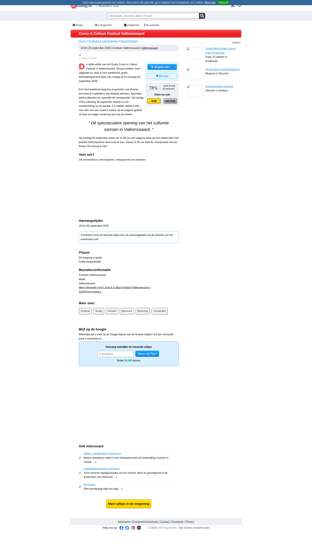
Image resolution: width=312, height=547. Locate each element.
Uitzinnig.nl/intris (167, 527)
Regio (79, 25)
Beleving (143, 311)
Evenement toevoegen (145, 521)
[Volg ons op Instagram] (133, 527)
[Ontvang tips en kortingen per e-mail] (139, 527)
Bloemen (127, 311)
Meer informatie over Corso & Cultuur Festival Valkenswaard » (114, 287)
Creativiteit (159, 311)
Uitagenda (132, 25)
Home (82, 41)
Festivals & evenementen (103, 41)
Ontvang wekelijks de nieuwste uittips (129, 347)
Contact (164, 521)
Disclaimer (177, 521)
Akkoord (223, 2)
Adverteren (124, 521)
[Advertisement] (129, 187)
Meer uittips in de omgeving (128, 503)
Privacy (190, 521)
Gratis (98, 311)
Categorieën (104, 25)
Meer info (210, 2)
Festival (85, 311)
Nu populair (152, 25)
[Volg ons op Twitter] (127, 527)
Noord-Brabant (129, 41)
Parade (112, 311)
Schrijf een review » (90, 291)
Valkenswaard (149, 48)
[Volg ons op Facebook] (121, 527)
